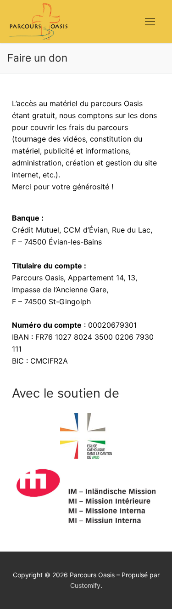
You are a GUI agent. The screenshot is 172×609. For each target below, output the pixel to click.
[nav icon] (150, 21)
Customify (85, 585)
